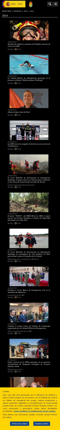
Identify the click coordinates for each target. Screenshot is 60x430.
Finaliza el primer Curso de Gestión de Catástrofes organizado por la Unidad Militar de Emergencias (29, 327)
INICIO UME (6, 11)
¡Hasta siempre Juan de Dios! (19, 112)
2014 (25, 11)
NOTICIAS (17, 11)
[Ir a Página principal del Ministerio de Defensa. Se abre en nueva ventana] (13, 4)
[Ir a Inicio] (30, 4)
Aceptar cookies (41, 424)
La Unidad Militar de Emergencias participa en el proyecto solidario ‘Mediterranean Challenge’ (29, 79)
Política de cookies (19, 424)
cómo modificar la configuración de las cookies (34, 411)
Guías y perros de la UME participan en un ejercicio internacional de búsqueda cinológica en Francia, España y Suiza (29, 364)
